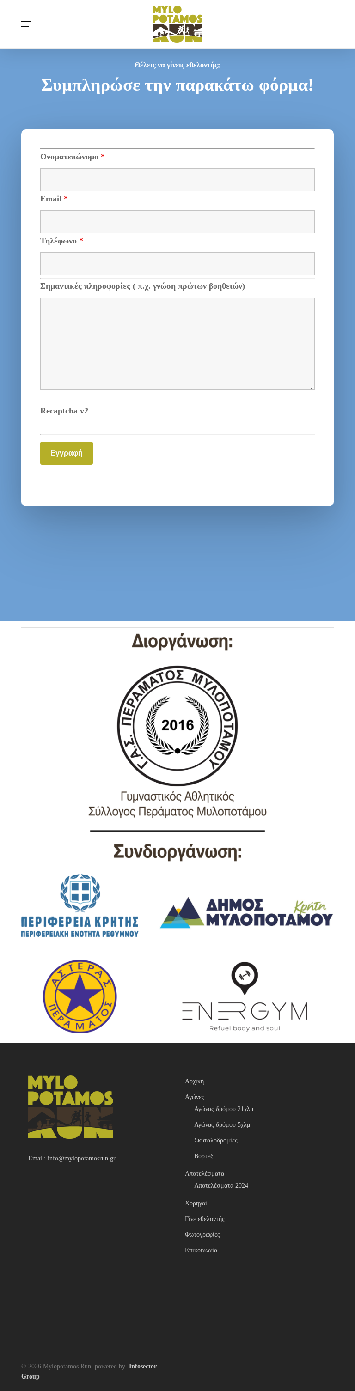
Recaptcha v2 (64, 410)
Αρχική (194, 1081)
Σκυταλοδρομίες (216, 1140)
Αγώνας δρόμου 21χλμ (224, 1109)
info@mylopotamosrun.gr (82, 1158)
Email (54, 198)
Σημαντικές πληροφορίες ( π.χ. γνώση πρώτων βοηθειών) (142, 286)
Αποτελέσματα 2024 (221, 1185)
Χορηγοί (196, 1203)
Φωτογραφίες (202, 1234)
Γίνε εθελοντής (205, 1218)
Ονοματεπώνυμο (72, 156)
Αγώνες (194, 1096)
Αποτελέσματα (204, 1173)
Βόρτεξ (203, 1156)
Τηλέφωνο (61, 240)
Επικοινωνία (201, 1250)
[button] (26, 24)
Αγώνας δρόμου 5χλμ (222, 1124)
